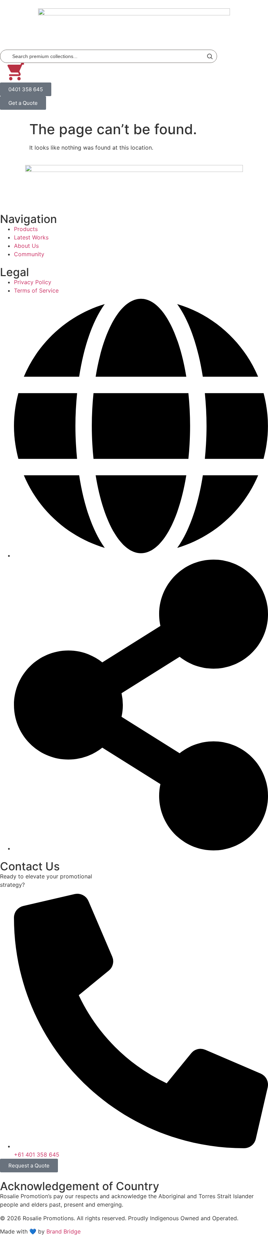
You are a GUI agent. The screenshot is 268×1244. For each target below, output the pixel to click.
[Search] (209, 56)
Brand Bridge (63, 1231)
